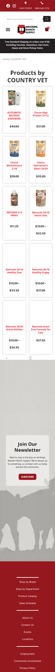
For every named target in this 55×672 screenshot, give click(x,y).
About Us (27, 617)
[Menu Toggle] (8, 29)
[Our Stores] (25, 3)
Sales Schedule (27, 603)
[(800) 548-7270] (42, 3)
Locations (27, 639)
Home (6, 59)
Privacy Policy (27, 668)
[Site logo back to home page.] (27, 29)
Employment (27, 653)
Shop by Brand (27, 581)
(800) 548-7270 (42, 8)
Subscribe (27, 476)
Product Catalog (27, 596)
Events (27, 631)
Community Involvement (27, 660)
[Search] (47, 19)
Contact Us (27, 624)
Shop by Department (27, 588)
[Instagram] (14, 6)
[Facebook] (8, 6)
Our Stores (25, 8)
